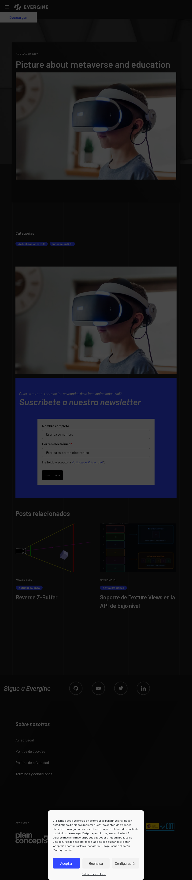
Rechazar (96, 863)
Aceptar (66, 863)
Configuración (125, 863)
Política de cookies (94, 874)
